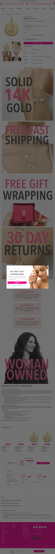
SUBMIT (17, 282)
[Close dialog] (47, 266)
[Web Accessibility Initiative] (0, 552)
